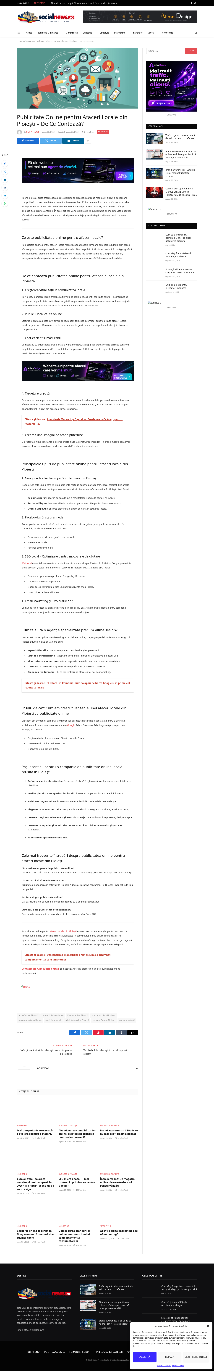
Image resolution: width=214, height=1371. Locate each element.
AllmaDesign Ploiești (28, 1016)
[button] (207, 1326)
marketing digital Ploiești (103, 1016)
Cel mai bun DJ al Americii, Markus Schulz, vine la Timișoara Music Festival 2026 (181, 191)
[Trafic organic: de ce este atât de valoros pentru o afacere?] (36, 1110)
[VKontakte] (5, 187)
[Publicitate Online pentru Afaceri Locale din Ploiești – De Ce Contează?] (77, 78)
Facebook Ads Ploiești (77, 1016)
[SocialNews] (46, 17)
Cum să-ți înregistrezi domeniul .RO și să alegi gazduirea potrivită (178, 237)
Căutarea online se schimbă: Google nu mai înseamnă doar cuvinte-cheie (36, 1234)
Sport (151, 33)
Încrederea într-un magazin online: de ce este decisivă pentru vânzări (117, 1182)
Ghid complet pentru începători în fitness (176, 286)
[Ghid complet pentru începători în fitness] (154, 288)
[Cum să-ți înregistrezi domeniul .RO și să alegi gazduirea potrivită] (154, 238)
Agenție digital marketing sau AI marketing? (119, 1232)
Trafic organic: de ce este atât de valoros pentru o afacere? (35, 1132)
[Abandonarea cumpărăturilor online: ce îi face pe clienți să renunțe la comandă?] (78, 1110)
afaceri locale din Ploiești (63, 931)
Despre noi (33, 1352)
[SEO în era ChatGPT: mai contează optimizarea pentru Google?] (78, 1159)
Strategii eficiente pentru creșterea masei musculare (179, 271)
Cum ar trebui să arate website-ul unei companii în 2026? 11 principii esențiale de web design (35, 1184)
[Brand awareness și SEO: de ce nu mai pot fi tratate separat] (119, 1110)
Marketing (119, 33)
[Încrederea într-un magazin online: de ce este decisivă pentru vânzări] (119, 1159)
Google (71, 725)
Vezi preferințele (196, 1357)
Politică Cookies (164, 1365)
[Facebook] (5, 163)
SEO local (27, 563)
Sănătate (138, 33)
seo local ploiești (127, 1020)
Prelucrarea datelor (109, 1352)
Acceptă (144, 1357)
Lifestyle (104, 33)
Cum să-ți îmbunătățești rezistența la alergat (178, 255)
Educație (87, 33)
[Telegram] (5, 195)
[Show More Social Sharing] (88, 141)
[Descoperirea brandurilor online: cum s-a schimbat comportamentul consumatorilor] (78, 1211)
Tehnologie (167, 33)
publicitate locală (53, 1020)
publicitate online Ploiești (77, 1020)
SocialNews (32, 132)
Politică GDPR (178, 1365)
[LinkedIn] (5, 179)
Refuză (169, 1357)
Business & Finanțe (47, 33)
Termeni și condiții (80, 1352)
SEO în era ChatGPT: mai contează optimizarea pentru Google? (77, 1182)
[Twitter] (5, 171)
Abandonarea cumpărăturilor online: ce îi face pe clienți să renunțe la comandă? (86, 3)
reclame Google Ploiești (104, 1020)
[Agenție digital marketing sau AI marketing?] (119, 1211)
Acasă (29, 33)
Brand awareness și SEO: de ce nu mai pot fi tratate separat (119, 1132)
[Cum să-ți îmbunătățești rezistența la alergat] (154, 256)
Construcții (72, 33)
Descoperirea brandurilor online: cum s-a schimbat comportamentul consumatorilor (74, 1236)
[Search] (195, 33)
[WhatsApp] (5, 203)
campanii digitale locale (52, 1016)
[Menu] (19, 33)
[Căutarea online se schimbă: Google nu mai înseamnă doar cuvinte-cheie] (36, 1211)
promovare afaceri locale (30, 1020)
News (31, 41)
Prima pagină (22, 41)
